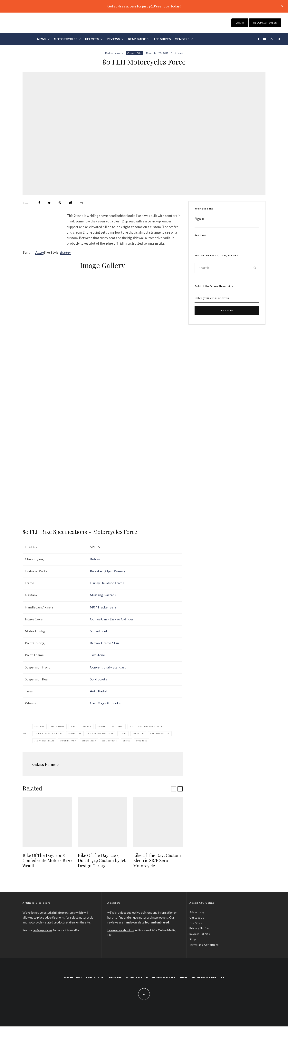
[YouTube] (264, 39)
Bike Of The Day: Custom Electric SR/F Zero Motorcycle (157, 860)
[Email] (81, 202)
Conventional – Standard (108, 667)
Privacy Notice (199, 928)
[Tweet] (49, 202)
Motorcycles (65, 39)
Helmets (92, 39)
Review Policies (199, 933)
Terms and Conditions (204, 944)
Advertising (197, 912)
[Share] (39, 202)
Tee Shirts (162, 39)
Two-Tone (97, 655)
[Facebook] (258, 39)
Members (182, 39)
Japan (39, 252)
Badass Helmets (114, 53)
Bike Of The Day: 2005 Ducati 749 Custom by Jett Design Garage (102, 860)
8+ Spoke (113, 703)
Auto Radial (98, 691)
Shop (192, 939)
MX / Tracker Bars (103, 607)
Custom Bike (134, 53)
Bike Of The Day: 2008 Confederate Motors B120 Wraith (47, 860)
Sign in (199, 219)
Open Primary (115, 571)
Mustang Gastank (103, 595)
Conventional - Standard (49, 734)
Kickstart (97, 571)
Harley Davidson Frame (107, 583)
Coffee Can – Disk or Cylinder (111, 619)
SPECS (127, 741)
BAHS (74, 727)
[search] (255, 268)
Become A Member (265, 22)
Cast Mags (98, 703)
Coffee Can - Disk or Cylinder (146, 727)
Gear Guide (137, 39)
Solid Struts (98, 679)
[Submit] (70, 202)
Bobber (65, 252)
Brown (95, 643)
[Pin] (60, 202)
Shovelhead (98, 631)
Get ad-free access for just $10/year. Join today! (144, 6)
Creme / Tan (110, 643)
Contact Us (196, 917)
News (41, 39)
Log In (240, 22)
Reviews (113, 39)
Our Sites (195, 923)
